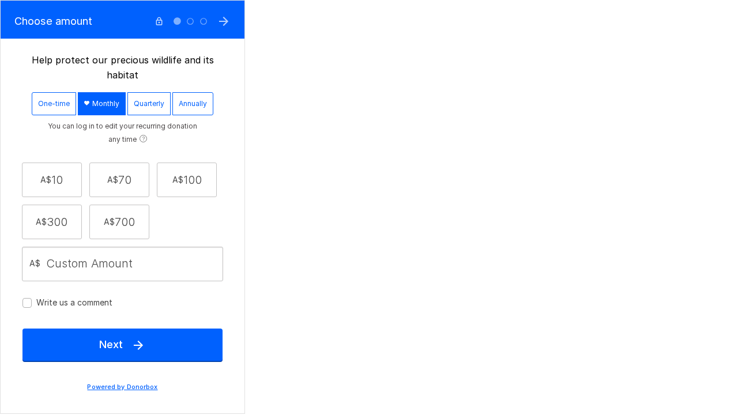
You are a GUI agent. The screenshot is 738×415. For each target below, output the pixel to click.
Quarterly (149, 103)
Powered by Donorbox (122, 387)
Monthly (105, 103)
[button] (51, 180)
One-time (54, 103)
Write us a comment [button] (74, 302)
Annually (193, 103)
